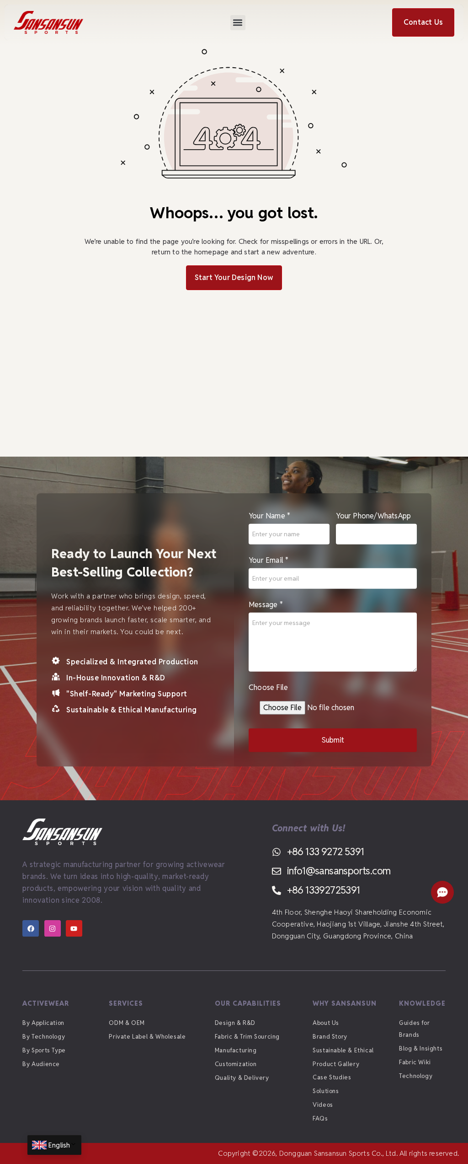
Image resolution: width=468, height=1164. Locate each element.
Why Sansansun (345, 1003)
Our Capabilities (248, 1003)
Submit (333, 740)
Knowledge (422, 1003)
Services (126, 1003)
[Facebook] (30, 928)
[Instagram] (52, 928)
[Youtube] (74, 928)
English (59, 1145)
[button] (237, 22)
